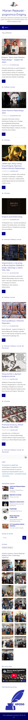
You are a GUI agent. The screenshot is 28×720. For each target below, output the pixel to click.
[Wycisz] (21, 680)
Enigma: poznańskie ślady (12, 217)
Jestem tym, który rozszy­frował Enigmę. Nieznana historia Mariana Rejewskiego (13, 165)
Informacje (7, 140)
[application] (14, 675)
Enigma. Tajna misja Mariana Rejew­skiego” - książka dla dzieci (13, 59)
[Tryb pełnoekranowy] (24, 680)
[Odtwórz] (4, 680)
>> (3, 81)
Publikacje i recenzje (9, 87)
